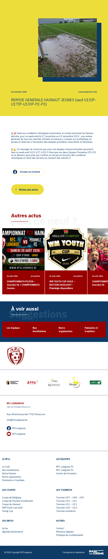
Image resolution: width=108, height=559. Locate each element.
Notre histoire (9, 473)
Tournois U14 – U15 (66, 507)
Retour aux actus (28, 189)
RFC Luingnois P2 (65, 470)
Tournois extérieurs (66, 511)
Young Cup (7, 511)
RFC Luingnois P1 (65, 466)
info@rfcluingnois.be (17, 420)
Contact (60, 528)
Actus (5, 528)
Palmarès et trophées (13, 480)
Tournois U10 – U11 (66, 500)
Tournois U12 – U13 (66, 504)
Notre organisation (11, 476)
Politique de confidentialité (69, 535)
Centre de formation (66, 473)
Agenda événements (12, 531)
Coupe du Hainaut (11, 504)
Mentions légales (65, 531)
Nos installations (10, 470)
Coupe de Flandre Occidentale (17, 500)
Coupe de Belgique (11, 497)
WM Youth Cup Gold (12, 507)
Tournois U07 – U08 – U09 (70, 497)
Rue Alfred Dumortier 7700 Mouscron (26, 414)
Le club (6, 466)
